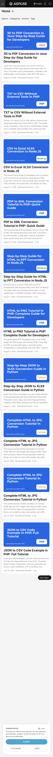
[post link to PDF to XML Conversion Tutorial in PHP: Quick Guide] (26, 218)
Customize (16, 748)
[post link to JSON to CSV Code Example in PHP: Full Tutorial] (26, 547)
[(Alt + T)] (12, 11)
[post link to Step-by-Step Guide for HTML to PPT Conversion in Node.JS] (26, 273)
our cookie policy (17, 736)
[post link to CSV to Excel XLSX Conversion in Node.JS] (26, 163)
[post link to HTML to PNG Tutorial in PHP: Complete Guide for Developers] (26, 328)
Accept (26, 742)
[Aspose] (18, 3)
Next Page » (44, 578)
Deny (37, 748)
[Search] (50, 3)
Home (6, 11)
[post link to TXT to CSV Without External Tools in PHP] (26, 109)
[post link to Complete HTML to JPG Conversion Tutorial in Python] (26, 437)
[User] (45, 3)
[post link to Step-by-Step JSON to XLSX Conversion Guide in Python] (26, 382)
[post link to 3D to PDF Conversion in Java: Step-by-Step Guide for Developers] (26, 52)
